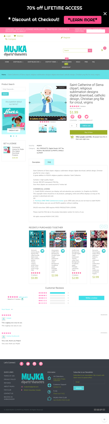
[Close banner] (105, 14)
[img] (6, 315)
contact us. (41, 221)
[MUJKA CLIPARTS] (15, 50)
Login (8, 36)
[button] (44, 122)
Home (4, 75)
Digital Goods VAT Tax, (56, 148)
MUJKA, (39, 151)
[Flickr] (53, 362)
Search (5, 94)
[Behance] (74, 362)
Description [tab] (36, 162)
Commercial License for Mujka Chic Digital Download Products (18, 151)
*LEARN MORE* (82, 19)
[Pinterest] (41, 363)
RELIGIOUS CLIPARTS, (50, 151)
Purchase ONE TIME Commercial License (49, 201)
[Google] (45, 362)
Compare (12, 39)
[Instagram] (34, 363)
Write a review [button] (91, 298)
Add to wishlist (86, 120)
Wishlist (20, 36)
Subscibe (79, 388)
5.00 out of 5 (23, 297)
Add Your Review (75, 108)
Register (66, 37)
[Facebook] (79, 117)
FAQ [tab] (49, 162)
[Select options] (42, 251)
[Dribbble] (61, 362)
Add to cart (86, 126)
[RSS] (50, 362)
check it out (13, 130)
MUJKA (39, 146)
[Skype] (69, 362)
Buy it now (89, 132)
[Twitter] (86, 117)
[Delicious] (66, 362)
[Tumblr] (58, 362)
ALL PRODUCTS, (42, 148)
